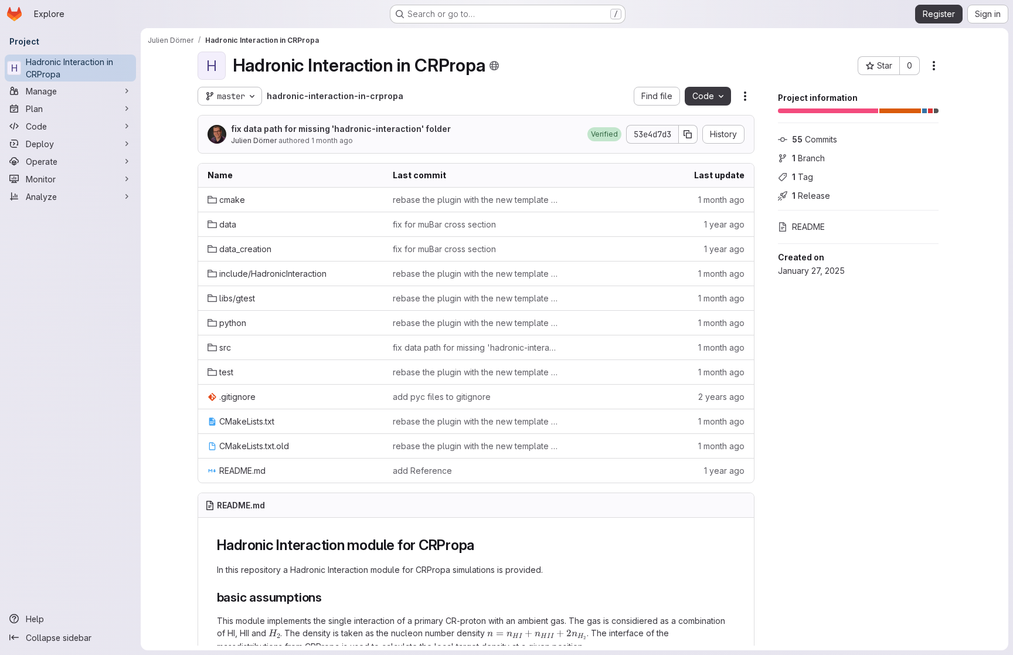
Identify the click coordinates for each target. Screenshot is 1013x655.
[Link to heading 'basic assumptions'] (328, 597)
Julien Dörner (254, 140)
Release (811, 196)
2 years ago (721, 397)
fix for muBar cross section (444, 224)
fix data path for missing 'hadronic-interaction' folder (341, 129)
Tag (802, 177)
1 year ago (724, 224)
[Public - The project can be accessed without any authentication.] (494, 65)
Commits (814, 139)
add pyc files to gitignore (442, 397)
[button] (604, 134)
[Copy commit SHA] (688, 134)
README (808, 227)
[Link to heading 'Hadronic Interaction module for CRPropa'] (481, 545)
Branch (808, 158)
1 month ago (332, 140)
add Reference (422, 471)
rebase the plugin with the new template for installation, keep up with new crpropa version (476, 200)
